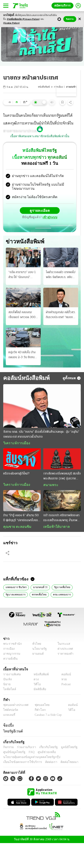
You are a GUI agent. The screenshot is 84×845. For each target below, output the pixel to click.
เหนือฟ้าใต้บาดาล (55, 527)
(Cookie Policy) (11, 23)
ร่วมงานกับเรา (24, 748)
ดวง (35, 681)
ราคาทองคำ (64, 655)
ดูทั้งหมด (70, 378)
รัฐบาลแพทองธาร (15, 595)
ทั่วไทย (36, 645)
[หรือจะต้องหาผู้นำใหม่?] (22, 459)
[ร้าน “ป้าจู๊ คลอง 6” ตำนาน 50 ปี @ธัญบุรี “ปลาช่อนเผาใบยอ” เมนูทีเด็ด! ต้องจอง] (22, 501)
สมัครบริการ (63, 5)
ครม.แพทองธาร (59, 595)
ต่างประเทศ (63, 650)
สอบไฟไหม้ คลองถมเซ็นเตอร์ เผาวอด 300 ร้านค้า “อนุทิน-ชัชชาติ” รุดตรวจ (22, 315)
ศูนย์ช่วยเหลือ (42, 753)
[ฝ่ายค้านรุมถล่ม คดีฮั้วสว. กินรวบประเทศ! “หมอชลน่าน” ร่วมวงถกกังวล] (60, 298)
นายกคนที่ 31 (39, 588)
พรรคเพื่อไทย (38, 595)
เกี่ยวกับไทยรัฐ (45, 748)
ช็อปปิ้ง (7, 727)
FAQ (28, 753)
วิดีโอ (36, 686)
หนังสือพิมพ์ (44, 87)
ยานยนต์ (37, 655)
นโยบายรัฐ (38, 650)
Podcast (65, 686)
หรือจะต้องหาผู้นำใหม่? (16, 474)
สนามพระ (49, 486)
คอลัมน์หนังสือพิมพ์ (25, 379)
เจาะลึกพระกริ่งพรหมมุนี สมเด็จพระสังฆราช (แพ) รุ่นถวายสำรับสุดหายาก (62, 477)
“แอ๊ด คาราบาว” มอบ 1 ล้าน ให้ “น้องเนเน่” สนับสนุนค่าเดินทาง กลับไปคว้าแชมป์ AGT (22, 275)
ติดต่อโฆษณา (62, 763)
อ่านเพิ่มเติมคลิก (23, 19)
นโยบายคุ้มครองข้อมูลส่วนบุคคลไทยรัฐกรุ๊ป (28, 758)
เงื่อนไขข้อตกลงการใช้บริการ (20, 763)
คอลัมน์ (64, 676)
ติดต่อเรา (45, 763)
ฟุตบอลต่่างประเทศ (14, 706)
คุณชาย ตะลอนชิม (15, 527)
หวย (62, 681)
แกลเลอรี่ (8, 716)
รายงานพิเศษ (11, 676)
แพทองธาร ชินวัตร (16, 588)
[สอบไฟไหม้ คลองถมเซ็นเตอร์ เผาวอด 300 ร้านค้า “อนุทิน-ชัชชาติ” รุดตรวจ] (23, 298)
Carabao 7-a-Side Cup (47, 716)
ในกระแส (62, 645)
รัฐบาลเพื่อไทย (59, 588)
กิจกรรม (8, 748)
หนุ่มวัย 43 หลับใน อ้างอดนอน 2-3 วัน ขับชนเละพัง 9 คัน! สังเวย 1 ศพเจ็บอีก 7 (22, 355)
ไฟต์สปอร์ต (9, 711)
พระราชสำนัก (11, 645)
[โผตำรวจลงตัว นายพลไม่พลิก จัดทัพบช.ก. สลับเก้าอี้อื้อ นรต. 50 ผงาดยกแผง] (60, 258)
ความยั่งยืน (10, 660)
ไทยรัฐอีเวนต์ (12, 732)
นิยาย (6, 686)
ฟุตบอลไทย (38, 706)
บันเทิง (7, 681)
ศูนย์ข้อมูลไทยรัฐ (13, 753)
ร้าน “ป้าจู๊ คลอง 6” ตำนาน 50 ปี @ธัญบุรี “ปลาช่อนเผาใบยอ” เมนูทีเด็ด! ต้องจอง (21, 519)
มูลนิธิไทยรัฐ (64, 748)
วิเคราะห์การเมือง (15, 444)
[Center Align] (79, 19)
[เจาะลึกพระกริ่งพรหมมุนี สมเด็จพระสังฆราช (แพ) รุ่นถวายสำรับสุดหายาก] (62, 459)
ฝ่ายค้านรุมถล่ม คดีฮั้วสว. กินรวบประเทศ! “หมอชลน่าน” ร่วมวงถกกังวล (61, 315)
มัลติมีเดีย (38, 691)
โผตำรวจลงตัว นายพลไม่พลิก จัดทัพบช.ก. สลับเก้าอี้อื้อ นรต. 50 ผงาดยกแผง (60, 275)
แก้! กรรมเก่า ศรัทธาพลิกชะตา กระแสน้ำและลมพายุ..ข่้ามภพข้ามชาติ (61, 519)
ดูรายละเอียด (40, 211)
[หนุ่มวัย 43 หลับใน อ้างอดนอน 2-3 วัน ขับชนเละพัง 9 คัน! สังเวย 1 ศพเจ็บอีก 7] (23, 338)
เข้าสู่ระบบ (49, 217)
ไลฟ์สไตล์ (8, 691)
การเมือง (58, 87)
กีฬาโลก (37, 711)
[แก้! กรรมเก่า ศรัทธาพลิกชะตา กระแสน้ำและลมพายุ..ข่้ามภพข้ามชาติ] (62, 501)
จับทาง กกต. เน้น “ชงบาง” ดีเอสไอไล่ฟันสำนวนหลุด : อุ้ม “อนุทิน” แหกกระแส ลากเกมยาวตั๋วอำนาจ (41, 435)
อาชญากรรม (11, 655)
